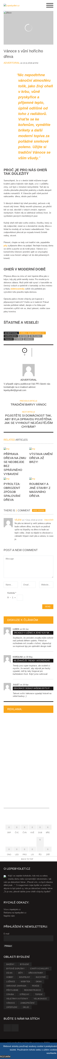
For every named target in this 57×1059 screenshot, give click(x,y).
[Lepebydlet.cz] (16, 5)
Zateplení (11, 1007)
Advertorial (12, 63)
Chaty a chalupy (39, 969)
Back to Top (27, 859)
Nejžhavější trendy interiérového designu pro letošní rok (33, 660)
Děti (20, 973)
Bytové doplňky (15, 969)
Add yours (38, 510)
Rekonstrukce (32, 990)
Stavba (10, 994)
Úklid (26, 1007)
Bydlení (24, 964)
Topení (18, 339)
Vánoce (29, 339)
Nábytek (25, 982)
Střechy (24, 994)
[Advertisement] (26, 762)
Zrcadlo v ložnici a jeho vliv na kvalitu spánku (33, 633)
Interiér (24, 336)
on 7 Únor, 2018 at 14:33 (32, 520)
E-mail (6, 934)
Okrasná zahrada (16, 986)
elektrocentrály (18, 289)
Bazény (10, 964)
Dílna (9, 973)
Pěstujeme (12, 990)
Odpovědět (48, 520)
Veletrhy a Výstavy (17, 999)
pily (5, 245)
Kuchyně (41, 977)
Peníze (35, 986)
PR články (36, 336)
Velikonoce (40, 999)
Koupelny (24, 977)
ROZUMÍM (5, 1056)
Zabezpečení (27, 1003)
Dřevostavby (36, 973)
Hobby (9, 977)
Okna (38, 982)
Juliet (16, 685)
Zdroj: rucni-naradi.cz (32, 333)
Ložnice (10, 982)
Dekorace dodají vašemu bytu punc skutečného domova (33, 688)
